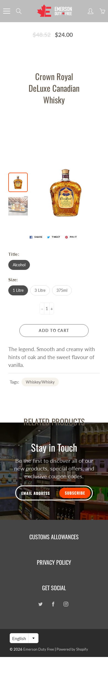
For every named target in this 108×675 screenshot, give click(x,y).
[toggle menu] (6, 11)
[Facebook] (53, 604)
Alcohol (19, 264)
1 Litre (18, 290)
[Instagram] (66, 604)
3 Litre (40, 290)
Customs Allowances (54, 537)
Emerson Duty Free (38, 649)
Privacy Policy (54, 562)
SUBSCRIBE (75, 493)
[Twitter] (40, 604)
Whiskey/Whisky (40, 382)
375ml (61, 290)
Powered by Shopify (72, 649)
